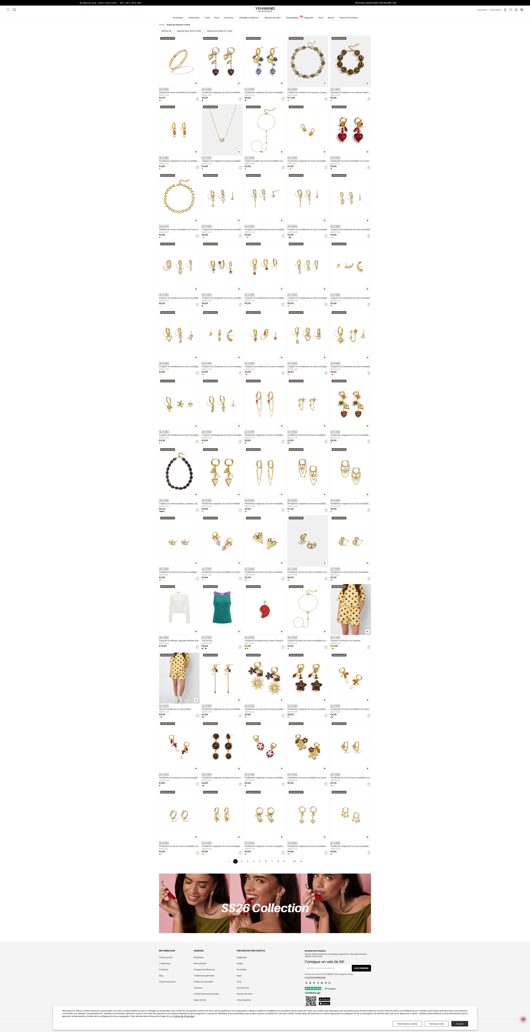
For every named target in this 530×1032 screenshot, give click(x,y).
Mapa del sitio (200, 1000)
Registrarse (242, 957)
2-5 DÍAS (165, 89)
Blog (161, 975)
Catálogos (163, 969)
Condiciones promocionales (206, 994)
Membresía (198, 957)
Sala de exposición (167, 981)
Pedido (240, 963)
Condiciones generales (204, 975)
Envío (239, 981)
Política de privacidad (203, 981)
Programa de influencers (204, 969)
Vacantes (198, 988)
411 (294, 861)
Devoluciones (243, 988)
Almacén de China (245, 994)
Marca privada (200, 963)
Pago (239, 975)
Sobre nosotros (166, 957)
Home (162, 24)
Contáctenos (165, 963)
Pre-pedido (242, 969)
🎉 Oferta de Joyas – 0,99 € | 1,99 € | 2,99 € (98, 3)
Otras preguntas (244, 1000)
